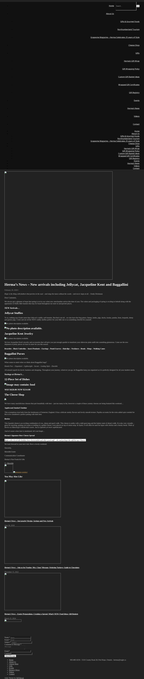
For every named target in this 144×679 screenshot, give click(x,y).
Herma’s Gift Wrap (132, 61)
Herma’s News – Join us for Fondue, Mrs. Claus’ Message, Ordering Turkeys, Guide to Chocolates (41, 568)
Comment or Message (12, 644)
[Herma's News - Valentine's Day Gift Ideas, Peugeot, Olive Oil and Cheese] (20, 472)
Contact (136, 124)
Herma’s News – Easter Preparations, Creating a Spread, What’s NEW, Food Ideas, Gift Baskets (41, 614)
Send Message (10, 656)
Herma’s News (133, 108)
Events (137, 100)
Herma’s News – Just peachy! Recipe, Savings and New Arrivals (28, 521)
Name (7, 637)
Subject (7, 642)
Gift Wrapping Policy (131, 69)
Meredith (10, 463)
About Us (110, 13)
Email (7, 640)
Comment (7, 653)
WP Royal (20, 678)
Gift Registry (134, 92)
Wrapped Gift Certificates (129, 84)
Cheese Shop (134, 45)
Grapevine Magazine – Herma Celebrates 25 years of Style (115, 37)
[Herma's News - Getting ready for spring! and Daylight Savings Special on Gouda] (8, 472)
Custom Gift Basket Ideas (129, 77)
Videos (137, 116)
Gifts (138, 53)
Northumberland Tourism (128, 29)
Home (111, 6)
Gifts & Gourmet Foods (130, 21)
